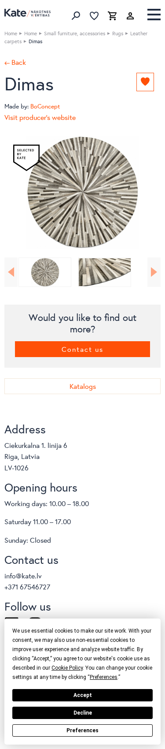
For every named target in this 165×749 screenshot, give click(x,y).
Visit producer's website (40, 117)
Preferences (82, 730)
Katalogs (83, 386)
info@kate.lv (23, 575)
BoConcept (45, 106)
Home (10, 33)
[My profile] (130, 16)
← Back (15, 62)
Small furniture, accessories (74, 33)
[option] (82, 192)
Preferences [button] (103, 677)
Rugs (117, 33)
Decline (82, 713)
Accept (82, 695)
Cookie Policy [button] (67, 668)
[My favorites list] (94, 16)
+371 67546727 (27, 586)
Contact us (82, 349)
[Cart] (112, 15)
